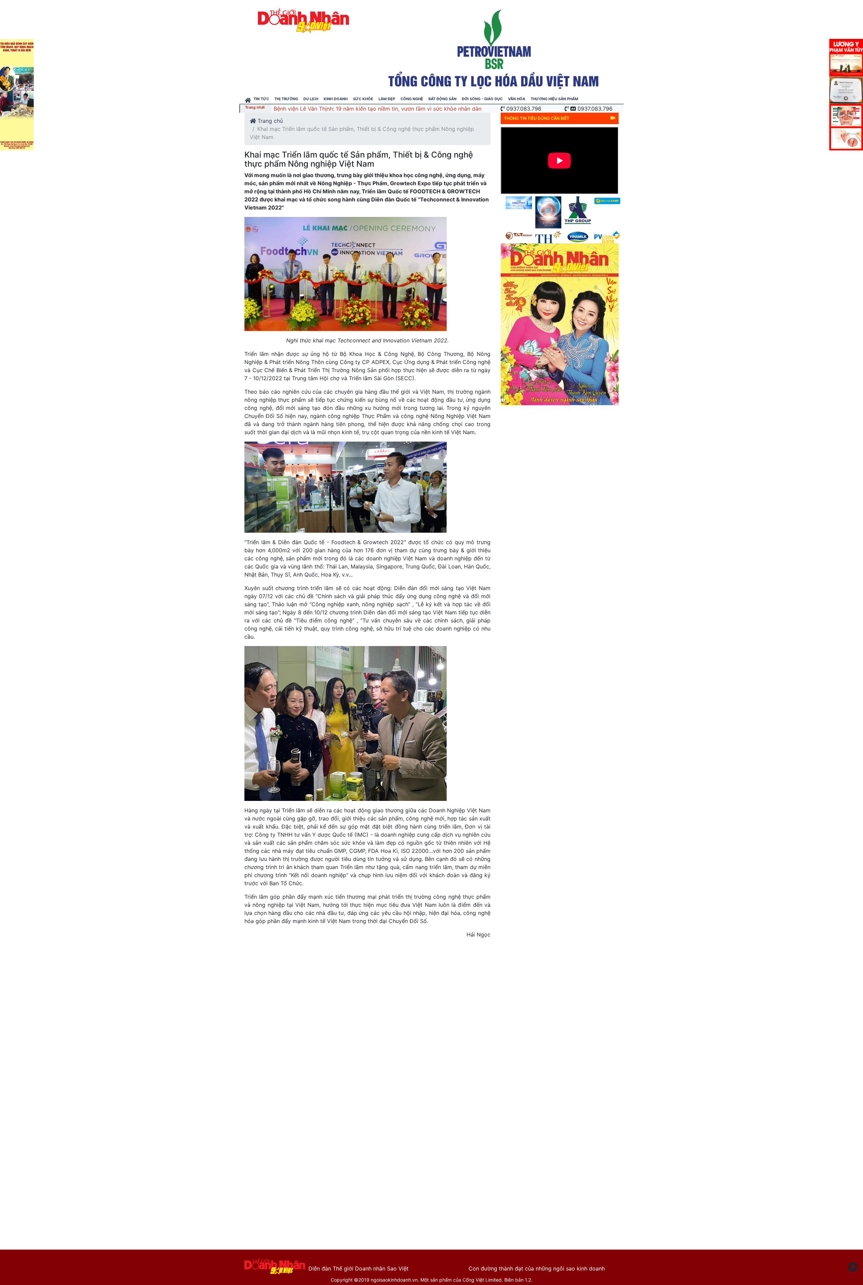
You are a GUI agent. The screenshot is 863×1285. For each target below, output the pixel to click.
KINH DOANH (336, 98)
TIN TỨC (261, 98)
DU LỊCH (310, 98)
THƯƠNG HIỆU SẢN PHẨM (554, 98)
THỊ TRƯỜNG (286, 98)
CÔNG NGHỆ (411, 98)
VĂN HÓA (516, 98)
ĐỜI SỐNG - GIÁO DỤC (482, 98)
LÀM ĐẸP (387, 98)
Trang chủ (269, 120)
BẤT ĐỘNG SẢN (442, 98)
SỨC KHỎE (363, 98)
